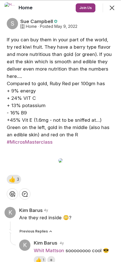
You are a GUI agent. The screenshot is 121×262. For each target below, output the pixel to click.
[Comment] (24, 194)
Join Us (85, 8)
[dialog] (60, 131)
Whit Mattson (49, 250)
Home (31, 26)
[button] (14, 179)
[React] (12, 194)
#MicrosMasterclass (30, 142)
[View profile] (10, 7)
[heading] (26, 7)
